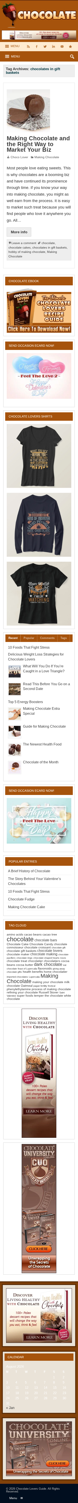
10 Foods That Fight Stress (29, 647)
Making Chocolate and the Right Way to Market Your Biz (38, 144)
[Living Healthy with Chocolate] (39, 1073)
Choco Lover (19, 157)
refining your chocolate (22, 992)
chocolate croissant (37, 947)
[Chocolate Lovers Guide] (39, 2)
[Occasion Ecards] (39, 376)
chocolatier (35, 961)
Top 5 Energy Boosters (25, 702)
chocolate (48, 243)
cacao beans (33, 934)
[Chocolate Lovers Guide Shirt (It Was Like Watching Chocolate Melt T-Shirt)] (39, 594)
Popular (29, 638)
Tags (63, 638)
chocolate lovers (49, 951)
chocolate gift (58, 947)
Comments (47, 638)
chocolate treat (17, 961)
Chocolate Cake (18, 944)
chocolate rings (24, 958)
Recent (13, 638)
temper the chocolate (48, 995)
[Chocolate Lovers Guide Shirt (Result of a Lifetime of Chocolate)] (39, 456)
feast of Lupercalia (27, 968)
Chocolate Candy (41, 944)
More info (19, 232)
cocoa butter (24, 964)
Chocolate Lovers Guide (31, 1488)
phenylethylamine (19, 989)
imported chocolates (17, 977)
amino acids (15, 934)
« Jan (10, 1408)
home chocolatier (55, 971)
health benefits (33, 971)
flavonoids (45, 968)
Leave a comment (23, 243)
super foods (25, 995)
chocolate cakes (19, 247)
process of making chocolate (51, 989)
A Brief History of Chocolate (29, 871)
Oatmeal (26, 985)
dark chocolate (48, 964)
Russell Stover (48, 992)
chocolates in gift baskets (49, 247)
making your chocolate (47, 982)
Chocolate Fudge (21, 899)
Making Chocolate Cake (26, 907)
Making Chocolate (46, 157)
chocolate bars (45, 940)
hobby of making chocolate (26, 252)
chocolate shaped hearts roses (49, 958)
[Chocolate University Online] (39, 1208)
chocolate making (43, 954)
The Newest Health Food (42, 744)
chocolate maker (18, 954)
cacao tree (49, 934)
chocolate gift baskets (21, 951)
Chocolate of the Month (40, 762)
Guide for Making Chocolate (44, 726)
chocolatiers (52, 961)
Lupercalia (34, 977)
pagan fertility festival (44, 986)
